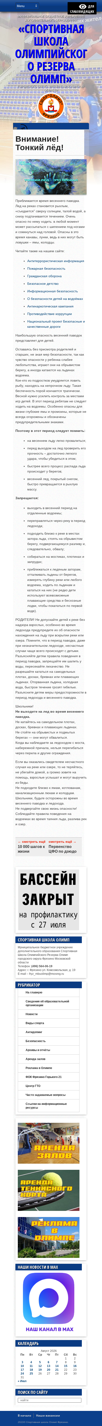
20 (48, 1369)
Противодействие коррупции (49, 314)
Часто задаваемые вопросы (45, 1095)
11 (31, 1366)
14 (57, 1366)
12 (40, 1366)
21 (57, 1369)
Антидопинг (34, 1032)
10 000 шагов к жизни (31, 849)
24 (22, 1373)
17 (22, 1369)
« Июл (22, 1381)
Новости (31, 1014)
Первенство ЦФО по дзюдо (63, 849)
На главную (34, 992)
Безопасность (36, 1041)
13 (48, 1366)
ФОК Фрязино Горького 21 (44, 1077)
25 (31, 1373)
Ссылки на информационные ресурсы (46, 1105)
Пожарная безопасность (46, 268)
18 (31, 1369)
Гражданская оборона (44, 276)
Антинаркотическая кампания (50, 306)
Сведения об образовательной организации (47, 1003)
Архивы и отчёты (38, 1050)
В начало (24, 1415)
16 (75, 1366)
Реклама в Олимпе (39, 1068)
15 (65, 1366)
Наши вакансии (48, 1415)
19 (40, 1369)
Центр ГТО (33, 1086)
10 (22, 1366)
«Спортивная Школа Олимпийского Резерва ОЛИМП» (51, 53)
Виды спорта (35, 1023)
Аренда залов (35, 1059)
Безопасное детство (43, 283)
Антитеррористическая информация (55, 261)
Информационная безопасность (52, 291)
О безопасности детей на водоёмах (55, 299)
